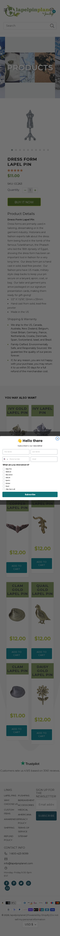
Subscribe (30, 494)
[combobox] (5, 459)
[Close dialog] (57, 438)
